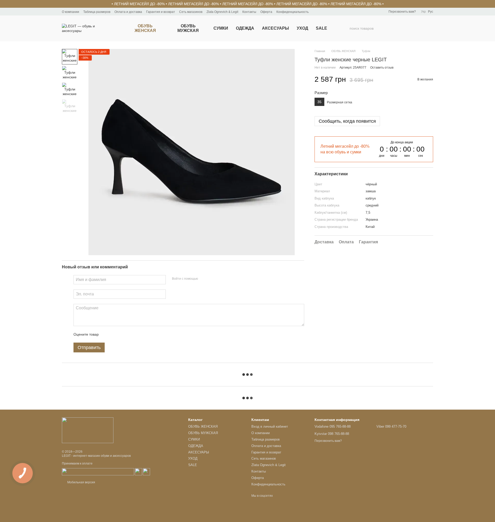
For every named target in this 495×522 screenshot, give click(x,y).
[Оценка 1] (107, 334)
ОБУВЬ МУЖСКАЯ (188, 28)
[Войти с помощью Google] (212, 279)
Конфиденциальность (292, 12)
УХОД (302, 28)
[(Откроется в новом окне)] (98, 472)
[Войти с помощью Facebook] (204, 279)
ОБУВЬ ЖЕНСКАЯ (145, 28)
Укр (423, 11)
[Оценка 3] (124, 334)
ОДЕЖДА (245, 28)
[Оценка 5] (140, 334)
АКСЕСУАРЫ (275, 28)
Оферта (266, 12)
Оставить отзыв (381, 67)
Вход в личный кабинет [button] (269, 426)
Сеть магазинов (190, 12)
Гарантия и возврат (160, 12)
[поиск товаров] (345, 28)
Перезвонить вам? (402, 11)
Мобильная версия (81, 482)
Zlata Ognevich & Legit (222, 12)
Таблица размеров (96, 12)
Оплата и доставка (128, 12)
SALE (321, 28)
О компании (70, 12)
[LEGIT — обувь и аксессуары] (87, 430)
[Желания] (402, 28)
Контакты (249, 12)
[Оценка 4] (132, 334)
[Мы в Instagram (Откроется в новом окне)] (322, 12)
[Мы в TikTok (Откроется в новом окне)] (328, 12)
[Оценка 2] (115, 334)
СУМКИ (220, 28)
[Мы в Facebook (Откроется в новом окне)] (316, 12)
